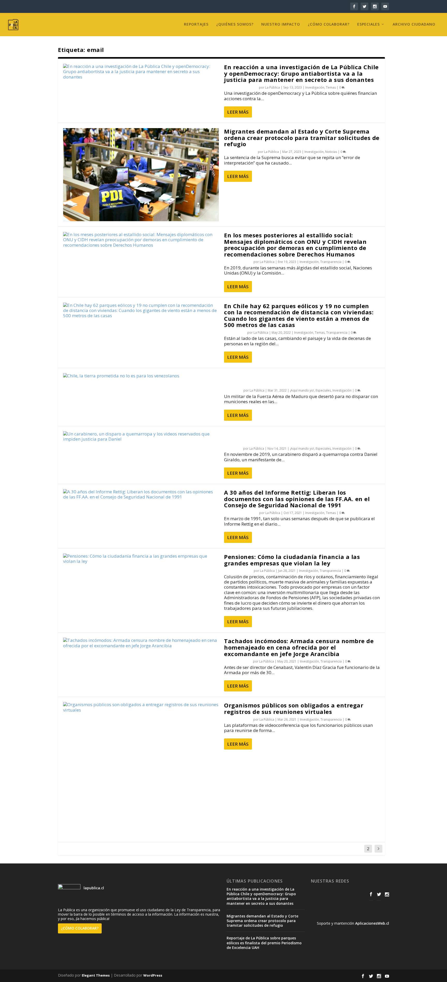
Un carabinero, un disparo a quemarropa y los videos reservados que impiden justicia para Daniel (301, 438)
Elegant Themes (96, 975)
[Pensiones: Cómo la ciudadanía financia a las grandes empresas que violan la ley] (141, 559)
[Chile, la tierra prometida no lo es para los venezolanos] (141, 375)
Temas (331, 87)
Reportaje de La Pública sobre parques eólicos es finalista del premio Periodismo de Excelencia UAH (264, 943)
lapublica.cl (93, 887)
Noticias (331, 152)
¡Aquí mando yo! (302, 390)
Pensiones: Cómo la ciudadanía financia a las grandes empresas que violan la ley (292, 560)
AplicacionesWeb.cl (372, 923)
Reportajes (196, 24)
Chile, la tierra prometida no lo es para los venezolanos (287, 379)
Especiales (368, 24)
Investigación (314, 87)
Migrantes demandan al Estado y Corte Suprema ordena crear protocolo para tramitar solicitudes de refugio (301, 137)
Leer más (238, 112)
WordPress (152, 975)
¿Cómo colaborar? (328, 24)
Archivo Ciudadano (414, 24)
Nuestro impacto (280, 24)
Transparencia (330, 262)
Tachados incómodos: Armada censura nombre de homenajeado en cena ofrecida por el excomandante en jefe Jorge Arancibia (299, 647)
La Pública (272, 87)
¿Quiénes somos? (235, 24)
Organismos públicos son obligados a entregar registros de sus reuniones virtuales (293, 708)
